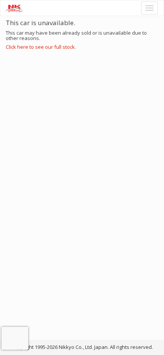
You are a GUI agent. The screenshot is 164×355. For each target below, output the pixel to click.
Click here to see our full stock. (41, 46)
